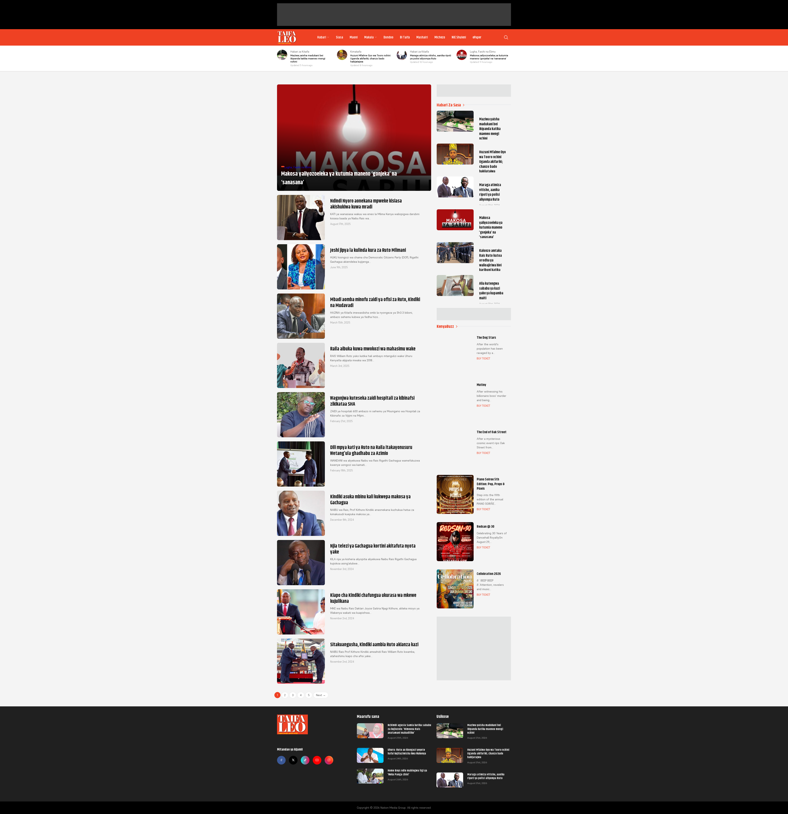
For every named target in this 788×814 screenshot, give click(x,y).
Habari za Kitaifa (299, 51)
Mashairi (422, 37)
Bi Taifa (405, 37)
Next (321, 695)
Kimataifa (355, 51)
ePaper (477, 37)
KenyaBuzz (445, 326)
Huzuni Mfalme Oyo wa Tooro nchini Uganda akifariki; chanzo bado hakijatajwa (488, 753)
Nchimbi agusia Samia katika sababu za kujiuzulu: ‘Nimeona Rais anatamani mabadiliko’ (409, 728)
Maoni (354, 37)
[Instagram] (329, 760)
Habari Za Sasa (449, 105)
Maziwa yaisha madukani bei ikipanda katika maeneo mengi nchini (485, 728)
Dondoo (388, 37)
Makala (369, 37)
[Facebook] (281, 760)
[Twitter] (293, 760)
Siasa (339, 37)
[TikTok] (305, 760)
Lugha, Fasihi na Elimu (483, 51)
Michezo (439, 37)
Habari (321, 37)
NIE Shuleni (459, 37)
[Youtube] (317, 760)
